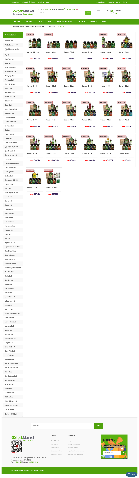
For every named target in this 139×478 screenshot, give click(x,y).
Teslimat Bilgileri (73, 448)
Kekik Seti (8, 276)
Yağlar (49, 21)
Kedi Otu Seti (9, 272)
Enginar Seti (9, 176)
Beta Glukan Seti (10, 93)
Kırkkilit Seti (9, 280)
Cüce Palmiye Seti (11, 143)
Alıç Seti (7, 55)
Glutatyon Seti (10, 213)
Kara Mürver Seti (10, 259)
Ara (87, 13)
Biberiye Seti (9, 101)
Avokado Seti (9, 80)
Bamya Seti (8, 88)
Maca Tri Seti (9, 309)
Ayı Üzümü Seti (10, 84)
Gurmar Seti (9, 218)
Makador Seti (9, 318)
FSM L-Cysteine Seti (11, 193)
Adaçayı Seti (9, 40)
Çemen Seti (9, 159)
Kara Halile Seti (10, 255)
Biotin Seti (8, 105)
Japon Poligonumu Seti (12, 247)
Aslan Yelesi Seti (10, 68)
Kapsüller (17, 21)
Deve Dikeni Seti (10, 168)
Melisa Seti (8, 330)
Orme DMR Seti (10, 347)
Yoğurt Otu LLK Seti (11, 405)
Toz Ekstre (81, 21)
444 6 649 (17, 462)
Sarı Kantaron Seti (11, 376)
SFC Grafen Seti (10, 380)
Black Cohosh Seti (11, 109)
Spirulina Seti (9, 393)
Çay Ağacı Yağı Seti (11, 147)
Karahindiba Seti (10, 263)
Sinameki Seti (9, 384)
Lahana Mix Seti (10, 301)
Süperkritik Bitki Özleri (64, 21)
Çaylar (40, 21)
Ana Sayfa (51, 27)
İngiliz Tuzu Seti (10, 243)
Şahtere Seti (9, 397)
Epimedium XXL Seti (11, 180)
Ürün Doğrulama (100, 2)
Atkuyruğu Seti (10, 76)
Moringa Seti (9, 334)
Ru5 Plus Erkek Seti (11, 364)
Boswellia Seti (9, 113)
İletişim (33, 2)
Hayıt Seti (8, 234)
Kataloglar (111, 2)
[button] (78, 9)
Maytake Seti (9, 326)
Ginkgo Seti (9, 209)
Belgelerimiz (15, 2)
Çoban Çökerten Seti (12, 163)
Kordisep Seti (9, 289)
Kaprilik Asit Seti (10, 251)
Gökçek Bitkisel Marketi (21, 471)
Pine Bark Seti (9, 355)
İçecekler (29, 21)
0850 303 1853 (47, 9)
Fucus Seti (8, 197)
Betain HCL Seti (10, 97)
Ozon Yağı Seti (10, 351)
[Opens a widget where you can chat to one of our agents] (131, 474)
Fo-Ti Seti (8, 188)
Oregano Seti (9, 343)
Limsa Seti (8, 305)
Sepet (118, 2)
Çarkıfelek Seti (10, 151)
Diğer (104, 21)
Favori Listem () (103, 11)
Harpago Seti (9, 230)
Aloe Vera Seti (9, 59)
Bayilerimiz (41, 2)
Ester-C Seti (9, 184)
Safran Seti (8, 372)
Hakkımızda (25, 2)
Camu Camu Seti (10, 122)
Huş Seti (7, 238)
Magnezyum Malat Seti (12, 314)
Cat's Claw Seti (10, 118)
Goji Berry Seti (10, 222)
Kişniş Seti (8, 284)
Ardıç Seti (8, 63)
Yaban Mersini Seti (11, 401)
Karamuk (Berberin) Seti (13, 268)
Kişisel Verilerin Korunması (76, 451)
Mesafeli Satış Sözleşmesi (75, 454)
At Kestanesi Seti (10, 72)
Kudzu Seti (8, 293)
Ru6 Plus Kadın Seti (11, 368)
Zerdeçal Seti (9, 409)
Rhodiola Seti (9, 359)
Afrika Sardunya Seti (11, 45)
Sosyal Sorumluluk (56, 451)
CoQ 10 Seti (9, 138)
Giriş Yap (125, 2)
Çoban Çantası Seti (11, 155)
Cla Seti (7, 130)
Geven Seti (8, 201)
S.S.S (47, 2)
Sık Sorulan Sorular (57, 454)
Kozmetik (93, 21)
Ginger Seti (8, 205)
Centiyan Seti (9, 126)
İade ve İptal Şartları (74, 444)
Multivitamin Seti (10, 339)
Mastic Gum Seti (10, 322)
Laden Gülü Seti (10, 297)
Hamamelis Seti (10, 226)
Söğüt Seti (8, 389)
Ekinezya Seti (9, 172)
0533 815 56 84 (70, 9)
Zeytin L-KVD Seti (11, 414)
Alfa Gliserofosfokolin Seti (12, 50)
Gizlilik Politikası (56, 441)
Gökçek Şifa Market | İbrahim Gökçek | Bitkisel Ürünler (28, 27)
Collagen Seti (9, 134)
